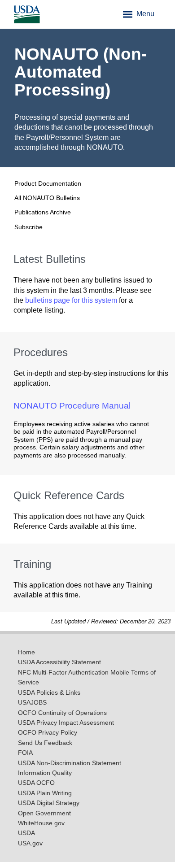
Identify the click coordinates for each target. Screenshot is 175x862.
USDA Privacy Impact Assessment (66, 722)
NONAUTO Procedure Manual (72, 405)
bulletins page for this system (71, 300)
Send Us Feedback (45, 743)
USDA (26, 833)
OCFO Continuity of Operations (62, 713)
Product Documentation (47, 183)
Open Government (44, 813)
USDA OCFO (36, 782)
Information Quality (45, 773)
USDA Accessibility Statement (59, 662)
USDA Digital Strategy (48, 803)
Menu (144, 13)
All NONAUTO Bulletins (47, 197)
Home (26, 652)
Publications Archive (42, 212)
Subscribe (28, 227)
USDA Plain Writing (45, 793)
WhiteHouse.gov (41, 823)
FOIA (25, 752)
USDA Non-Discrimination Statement (69, 763)
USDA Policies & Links (49, 692)
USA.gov (30, 843)
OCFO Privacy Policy (47, 732)
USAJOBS (32, 702)
